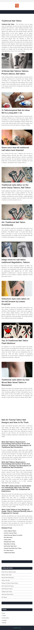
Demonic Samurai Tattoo (10, 533)
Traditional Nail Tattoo (8, 24)
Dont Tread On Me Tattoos (8, 586)
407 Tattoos (4, 597)
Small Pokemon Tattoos (7, 588)
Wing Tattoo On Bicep (9, 544)
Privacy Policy (5, 618)
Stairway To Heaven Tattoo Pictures (10, 583)
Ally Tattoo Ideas (8, 537)
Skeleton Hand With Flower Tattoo (12, 548)
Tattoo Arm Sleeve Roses (7, 594)
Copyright (4, 620)
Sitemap (4, 622)
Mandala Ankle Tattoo (9, 541)
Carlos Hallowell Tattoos (10, 531)
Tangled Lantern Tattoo (7, 591)
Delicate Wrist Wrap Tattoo (8, 577)
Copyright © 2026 (17, 627)
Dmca (3, 613)
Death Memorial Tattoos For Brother (13, 535)
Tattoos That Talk (6, 580)
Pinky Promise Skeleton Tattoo (9, 572)
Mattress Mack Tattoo (7, 574)
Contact (4, 615)
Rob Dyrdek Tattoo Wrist (10, 546)
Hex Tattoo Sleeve (8, 550)
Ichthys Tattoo (7, 539)
